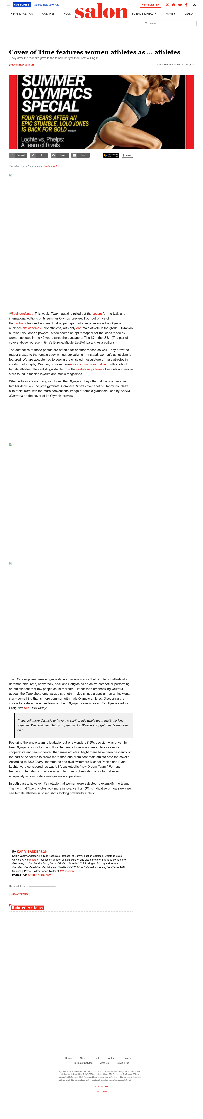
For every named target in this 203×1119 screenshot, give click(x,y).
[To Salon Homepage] (101, 11)
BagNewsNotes (51, 166)
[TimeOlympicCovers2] (71, 205)
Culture (48, 14)
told (26, 708)
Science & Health (144, 14)
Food (67, 14)
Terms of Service (83, 1063)
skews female (32, 328)
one (79, 328)
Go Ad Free (122, 1063)
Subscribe (21, 5)
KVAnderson (66, 871)
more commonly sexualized (88, 364)
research (34, 860)
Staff (96, 1058)
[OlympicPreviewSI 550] (71, 618)
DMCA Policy (101, 1092)
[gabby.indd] (71, 501)
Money (170, 14)
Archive (104, 1063)
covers (97, 314)
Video (189, 14)
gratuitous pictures (89, 369)
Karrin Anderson (23, 65)
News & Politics (22, 14)
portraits (20, 323)
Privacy (127, 1058)
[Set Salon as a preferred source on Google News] (111, 155)
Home (68, 1058)
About (82, 1058)
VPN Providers (101, 1087)
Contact (110, 1058)
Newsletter (151, 5)
